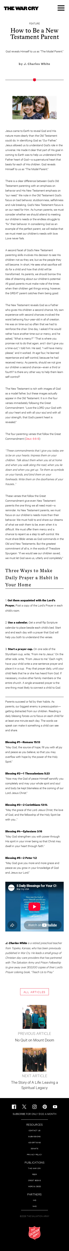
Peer (34, 1174)
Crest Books (34, 1180)
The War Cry (34, 1168)
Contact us (35, 1130)
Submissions (34, 1136)
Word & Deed (34, 1186)
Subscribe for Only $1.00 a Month (34, 1113)
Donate (34, 1148)
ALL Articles (35, 992)
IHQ (34, 1200)
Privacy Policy (34, 1154)
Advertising (34, 1142)
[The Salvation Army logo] (34, 1233)
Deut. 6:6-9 (32, 438)
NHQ (35, 1206)
